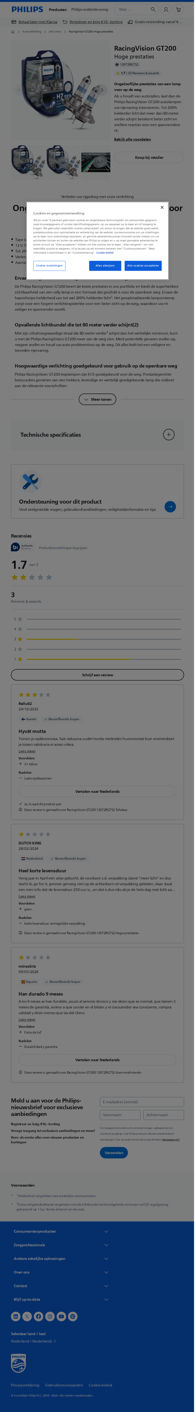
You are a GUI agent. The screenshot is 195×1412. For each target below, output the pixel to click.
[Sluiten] (160, 207)
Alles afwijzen (103, 265)
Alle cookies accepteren (141, 265)
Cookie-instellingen (47, 265)
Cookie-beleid (103, 252)
